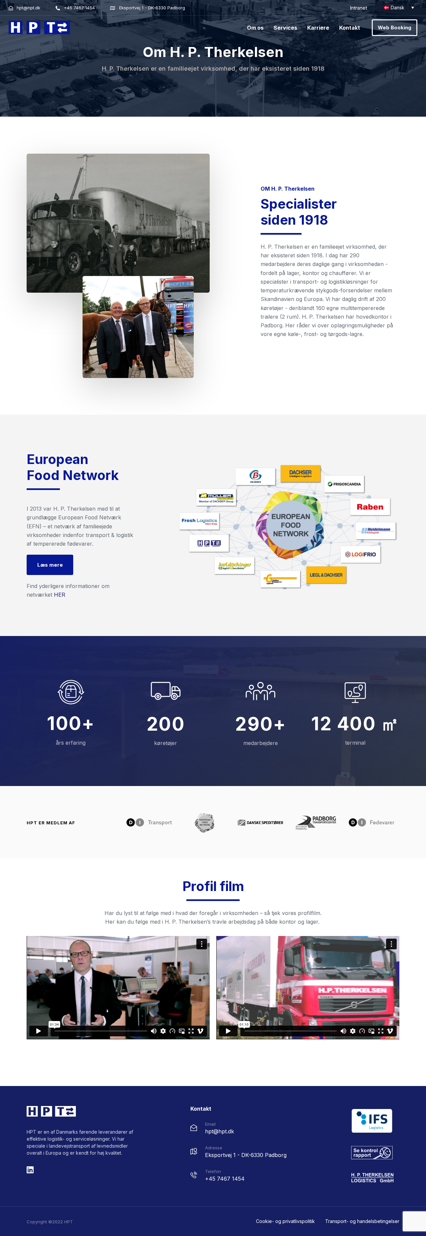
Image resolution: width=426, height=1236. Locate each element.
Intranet (358, 8)
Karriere (318, 27)
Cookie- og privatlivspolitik (285, 1221)
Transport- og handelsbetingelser (362, 1221)
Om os (255, 27)
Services (285, 27)
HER (59, 594)
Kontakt (349, 27)
